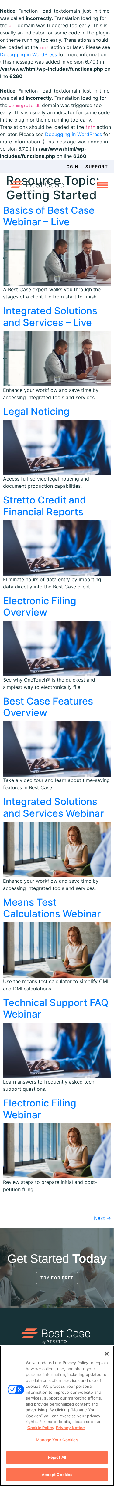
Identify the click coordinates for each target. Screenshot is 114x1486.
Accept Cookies (57, 1474)
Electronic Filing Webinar (39, 1108)
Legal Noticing (36, 411)
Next (102, 1218)
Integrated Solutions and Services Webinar (53, 807)
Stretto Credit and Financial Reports (44, 505)
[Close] (106, 1354)
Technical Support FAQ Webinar (56, 1008)
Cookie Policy (40, 1427)
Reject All (57, 1457)
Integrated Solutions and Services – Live (50, 316)
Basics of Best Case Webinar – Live (49, 216)
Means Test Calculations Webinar (52, 908)
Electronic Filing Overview (39, 606)
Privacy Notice (70, 1427)
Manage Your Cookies (57, 1439)
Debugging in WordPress (28, 54)
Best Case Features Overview (48, 707)
